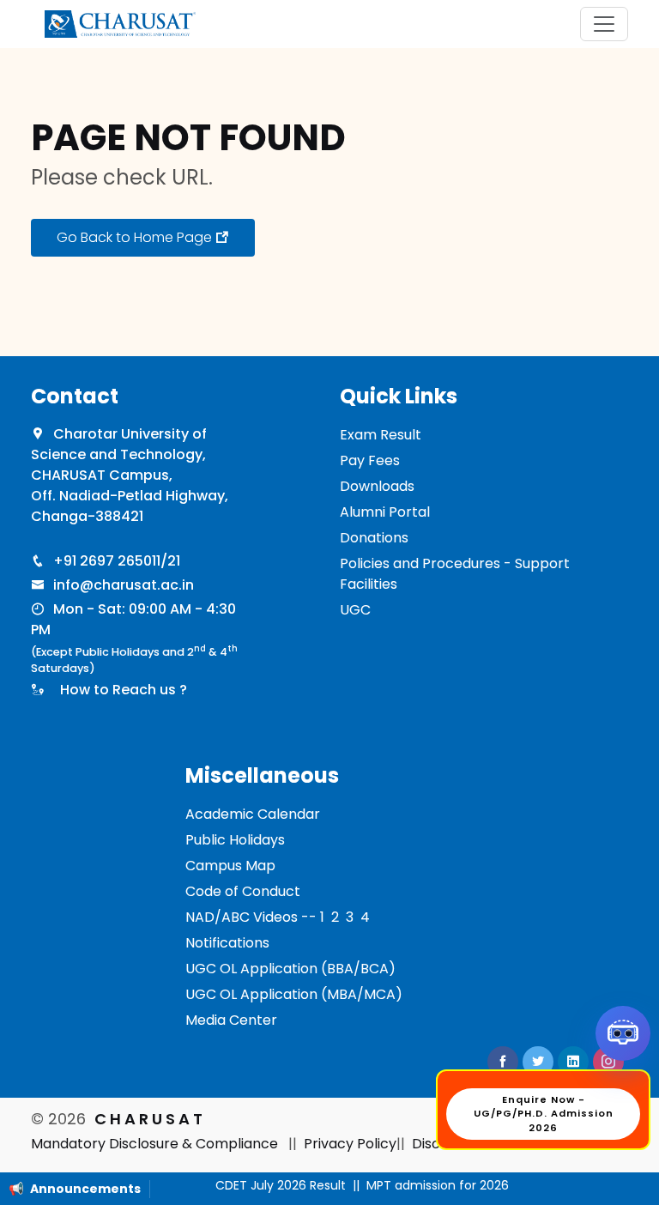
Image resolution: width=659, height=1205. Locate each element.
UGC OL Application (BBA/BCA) (290, 968)
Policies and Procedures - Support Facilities (455, 574)
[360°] (623, 1033)
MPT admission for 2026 (425, 1185)
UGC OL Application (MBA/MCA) (293, 994)
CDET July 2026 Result (268, 1185)
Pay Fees (370, 460)
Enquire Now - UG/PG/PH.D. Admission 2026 (544, 1114)
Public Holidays (235, 840)
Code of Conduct (242, 891)
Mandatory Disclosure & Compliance (154, 1144)
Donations (374, 538)
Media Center (231, 1020)
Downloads (377, 486)
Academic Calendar (252, 814)
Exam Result (380, 435)
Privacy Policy (350, 1144)
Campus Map (230, 865)
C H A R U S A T (148, 1118)
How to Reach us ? (120, 689)
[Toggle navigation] (604, 24)
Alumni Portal (385, 512)
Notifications (227, 943)
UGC (355, 610)
